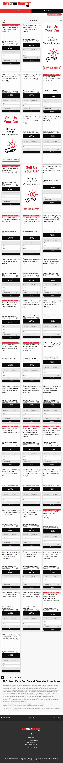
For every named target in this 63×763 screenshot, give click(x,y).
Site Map (30, 758)
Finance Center (31, 747)
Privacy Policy (23, 758)
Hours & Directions (31, 740)
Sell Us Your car (30, 745)
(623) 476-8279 (6, 718)
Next (19, 677)
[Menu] (59, 3)
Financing (31, 742)
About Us (30, 738)
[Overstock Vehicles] (17, 4)
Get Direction (58, 718)
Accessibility (15, 758)
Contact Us (32, 718)
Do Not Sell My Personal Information (42, 758)
